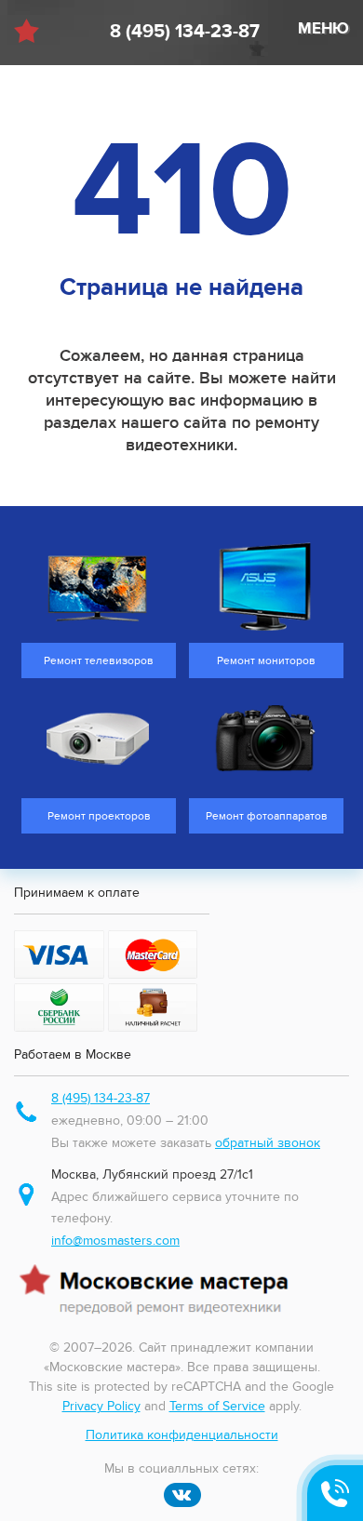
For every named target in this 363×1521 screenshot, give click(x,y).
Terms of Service (217, 1406)
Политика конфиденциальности (182, 1435)
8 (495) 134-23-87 (185, 31)
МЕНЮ (323, 29)
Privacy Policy (101, 1406)
